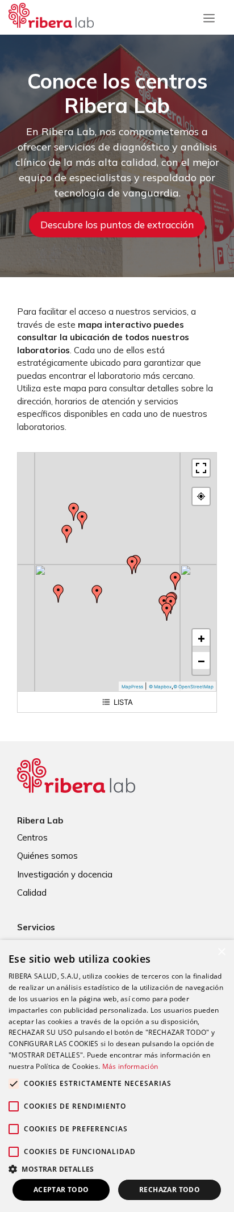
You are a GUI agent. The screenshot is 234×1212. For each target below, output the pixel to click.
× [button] (221, 952)
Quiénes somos (47, 855)
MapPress (132, 686)
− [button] (201, 660)
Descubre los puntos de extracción (117, 225)
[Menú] (209, 16)
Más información (130, 1066)
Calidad (32, 892)
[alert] (117, 1076)
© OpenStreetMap (193, 686)
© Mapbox (160, 686)
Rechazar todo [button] (169, 1189)
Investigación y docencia (64, 874)
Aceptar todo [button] (61, 1189)
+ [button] (201, 637)
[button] (117, 1169)
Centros (32, 837)
